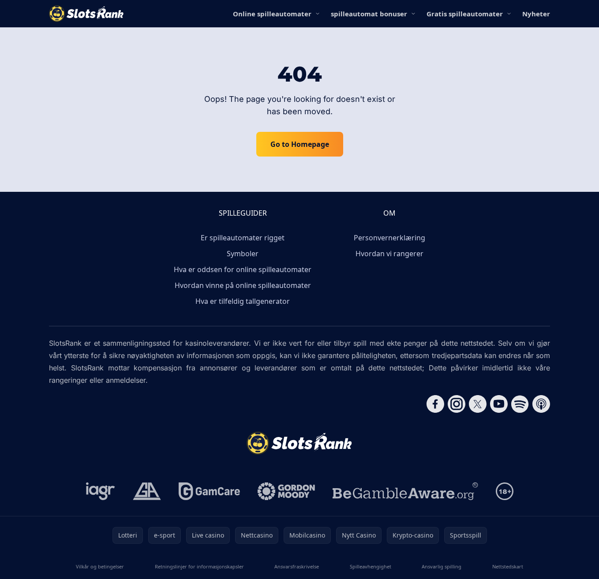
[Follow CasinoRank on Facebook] (435, 404)
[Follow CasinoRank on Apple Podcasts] (541, 404)
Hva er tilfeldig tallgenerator (242, 301)
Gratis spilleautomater (465, 13)
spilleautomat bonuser (369, 13)
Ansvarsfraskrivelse (296, 566)
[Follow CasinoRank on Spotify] (520, 404)
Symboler (242, 253)
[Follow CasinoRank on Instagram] (456, 404)
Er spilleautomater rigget (243, 238)
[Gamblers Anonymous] (147, 491)
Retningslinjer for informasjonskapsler (199, 566)
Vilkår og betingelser (100, 566)
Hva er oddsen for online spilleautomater (242, 269)
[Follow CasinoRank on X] (478, 404)
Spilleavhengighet (370, 566)
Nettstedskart (507, 566)
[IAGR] (100, 491)
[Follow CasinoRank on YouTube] (499, 404)
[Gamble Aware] (405, 491)
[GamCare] (209, 491)
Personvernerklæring (389, 238)
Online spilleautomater (272, 13)
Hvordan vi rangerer (389, 253)
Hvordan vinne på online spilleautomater (243, 285)
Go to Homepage (299, 144)
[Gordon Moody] (286, 491)
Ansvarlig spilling (441, 566)
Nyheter (536, 13)
